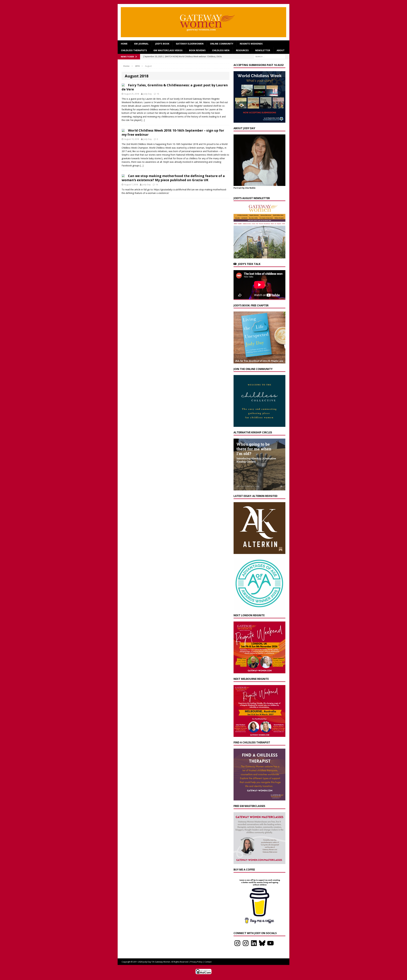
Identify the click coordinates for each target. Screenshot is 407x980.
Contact (207, 961)
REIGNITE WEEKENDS (251, 43)
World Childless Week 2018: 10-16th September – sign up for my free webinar (173, 132)
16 (158, 93)
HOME (124, 43)
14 (157, 184)
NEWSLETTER (262, 50)
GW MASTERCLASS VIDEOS (168, 50)
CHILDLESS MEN (220, 50)
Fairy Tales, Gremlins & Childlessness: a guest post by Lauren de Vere (175, 87)
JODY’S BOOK (162, 43)
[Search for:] (269, 56)
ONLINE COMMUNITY (221, 43)
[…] (143, 120)
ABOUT (281, 50)
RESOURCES (242, 50)
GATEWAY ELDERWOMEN (190, 43)
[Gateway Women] (203, 22)
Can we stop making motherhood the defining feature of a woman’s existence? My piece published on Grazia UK (173, 178)
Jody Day (147, 93)
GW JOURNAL (141, 43)
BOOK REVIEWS (197, 50)
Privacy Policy (196, 961)
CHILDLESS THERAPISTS (134, 50)
